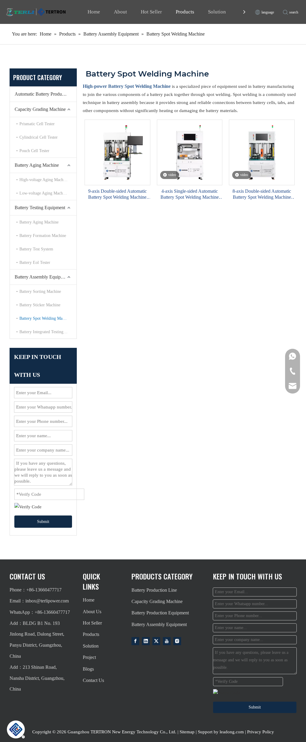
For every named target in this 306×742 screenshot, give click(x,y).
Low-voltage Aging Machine (43, 193)
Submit (43, 521)
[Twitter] (156, 641)
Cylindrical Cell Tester (38, 137)
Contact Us (93, 680)
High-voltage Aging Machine (43, 180)
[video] (189, 151)
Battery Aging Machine (37, 165)
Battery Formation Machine (42, 235)
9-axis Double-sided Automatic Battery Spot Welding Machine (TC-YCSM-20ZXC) (117, 194)
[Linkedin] (146, 641)
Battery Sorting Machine (40, 291)
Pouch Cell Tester (34, 151)
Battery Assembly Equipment (42, 276)
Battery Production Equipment (160, 612)
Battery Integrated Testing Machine (47, 332)
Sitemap (187, 731)
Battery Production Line (154, 590)
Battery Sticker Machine (39, 305)
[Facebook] (135, 641)
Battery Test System (36, 249)
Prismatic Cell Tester (37, 124)
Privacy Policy (260, 731)
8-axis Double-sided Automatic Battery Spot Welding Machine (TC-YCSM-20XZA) (261, 194)
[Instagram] (177, 641)
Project (89, 657)
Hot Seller (151, 12)
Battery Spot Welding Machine (45, 318)
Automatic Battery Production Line (45, 94)
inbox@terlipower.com (47, 600)
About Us (92, 611)
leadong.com (232, 731)
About (120, 12)
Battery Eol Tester (34, 262)
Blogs (88, 668)
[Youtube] (167, 641)
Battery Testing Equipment (40, 207)
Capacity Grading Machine (40, 109)
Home (94, 12)
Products (185, 12)
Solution (217, 12)
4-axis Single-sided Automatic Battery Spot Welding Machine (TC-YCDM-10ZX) (189, 194)
